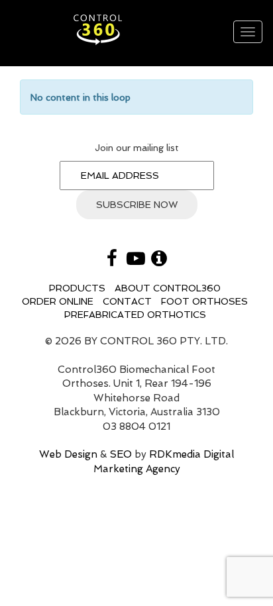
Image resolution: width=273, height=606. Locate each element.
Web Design (68, 454)
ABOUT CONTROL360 (168, 288)
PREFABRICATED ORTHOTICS (135, 314)
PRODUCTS (77, 288)
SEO (121, 454)
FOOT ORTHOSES (204, 301)
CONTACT (127, 301)
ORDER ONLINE (57, 301)
